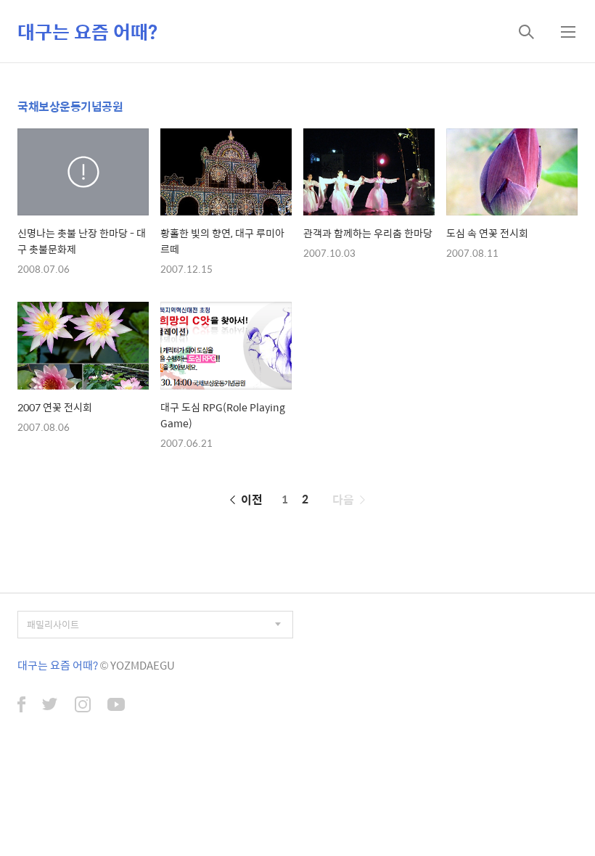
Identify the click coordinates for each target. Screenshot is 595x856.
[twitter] (50, 705)
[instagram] (83, 705)
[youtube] (116, 705)
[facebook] (21, 705)
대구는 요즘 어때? (87, 31)
